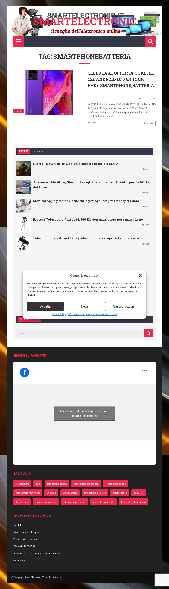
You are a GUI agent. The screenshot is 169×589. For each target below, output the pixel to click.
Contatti (18, 525)
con (38, 483)
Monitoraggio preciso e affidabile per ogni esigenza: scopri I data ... (87, 201)
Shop (19, 111)
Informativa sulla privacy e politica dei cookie (39, 553)
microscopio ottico (45, 501)
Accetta (45, 306)
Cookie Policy (59, 314)
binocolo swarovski (103, 501)
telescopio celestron (74, 501)
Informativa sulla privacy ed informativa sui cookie (92, 314)
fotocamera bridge (116, 483)
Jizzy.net (35, 532)
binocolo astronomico (133, 501)
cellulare (139, 492)
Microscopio (120, 492)
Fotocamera (22, 483)
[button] (140, 275)
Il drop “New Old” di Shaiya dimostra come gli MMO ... (77, 164)
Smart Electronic (32, 577)
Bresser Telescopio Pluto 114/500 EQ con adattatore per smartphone (88, 219)
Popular (38, 151)
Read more (149, 123)
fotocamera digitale (95, 492)
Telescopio (22, 501)
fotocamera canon (57, 483)
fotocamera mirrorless (28, 492)
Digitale (51, 492)
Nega (84, 306)
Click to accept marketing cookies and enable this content (84, 413)
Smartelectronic (84, 21)
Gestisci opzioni (123, 306)
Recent (24, 151)
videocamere (70, 492)
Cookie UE (19, 560)
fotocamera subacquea (86, 483)
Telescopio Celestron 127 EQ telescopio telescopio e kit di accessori (88, 238)
